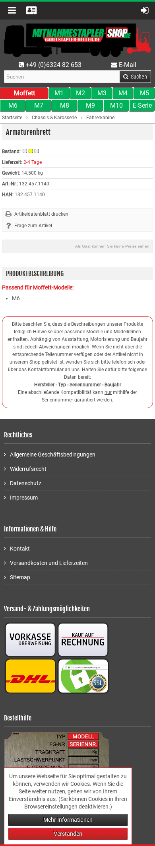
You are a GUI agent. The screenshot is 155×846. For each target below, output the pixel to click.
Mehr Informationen (68, 819)
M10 (116, 105)
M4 (123, 93)
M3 (102, 93)
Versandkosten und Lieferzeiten (49, 563)
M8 (64, 105)
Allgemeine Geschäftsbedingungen (52, 454)
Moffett (24, 93)
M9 (90, 105)
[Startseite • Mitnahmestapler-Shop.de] (77, 40)
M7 (38, 105)
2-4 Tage (32, 162)
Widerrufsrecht (28, 469)
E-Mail (126, 65)
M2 (80, 93)
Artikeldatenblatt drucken (41, 214)
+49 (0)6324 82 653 (52, 65)
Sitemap (20, 577)
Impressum (24, 497)
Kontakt (20, 548)
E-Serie (142, 105)
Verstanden (68, 833)
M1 (59, 93)
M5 (144, 93)
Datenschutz (25, 483)
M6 (12, 105)
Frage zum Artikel (33, 225)
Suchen (135, 77)
